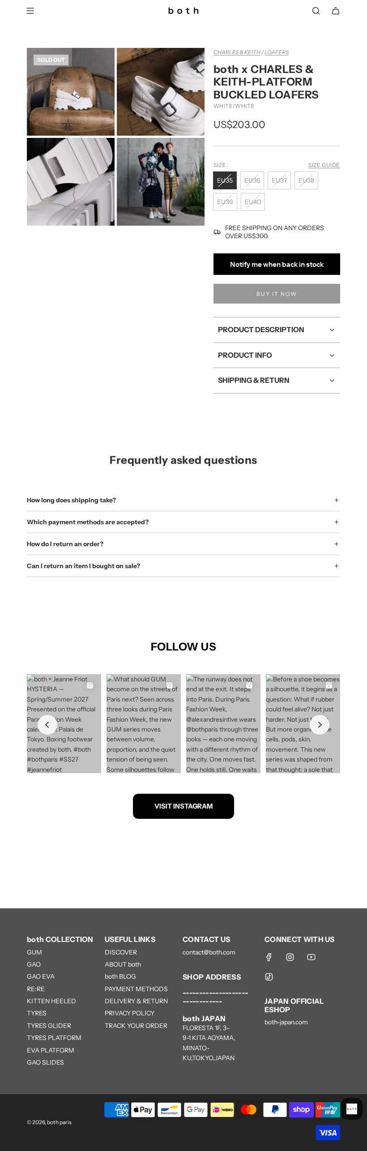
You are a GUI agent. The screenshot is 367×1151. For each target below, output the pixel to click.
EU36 (252, 180)
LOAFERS (277, 52)
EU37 (279, 180)
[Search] (316, 11)
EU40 (253, 202)
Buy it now (276, 294)
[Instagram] (290, 957)
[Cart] (336, 11)
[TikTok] (269, 977)
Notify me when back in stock (277, 264)
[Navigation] (30, 11)
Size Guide (324, 165)
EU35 (225, 180)
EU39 (225, 202)
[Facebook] (269, 957)
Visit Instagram (183, 806)
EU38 (306, 180)
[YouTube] (311, 957)
